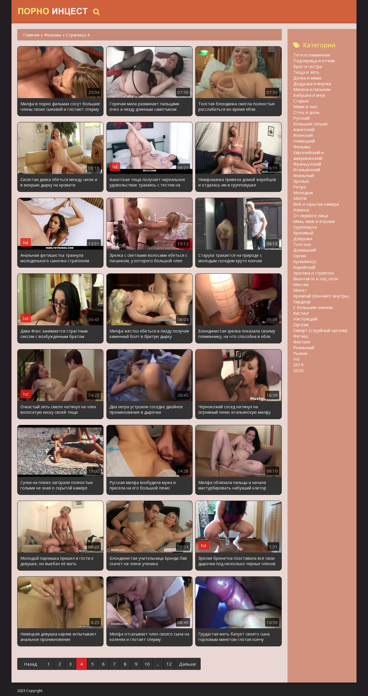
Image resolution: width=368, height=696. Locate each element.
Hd (296, 359)
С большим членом (313, 307)
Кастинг (301, 313)
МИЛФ (300, 198)
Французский (307, 164)
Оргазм (300, 324)
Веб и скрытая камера (316, 204)
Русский (301, 118)
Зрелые (301, 181)
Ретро (299, 187)
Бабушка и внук (309, 95)
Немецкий (304, 141)
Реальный (303, 347)
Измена (301, 210)
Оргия (299, 255)
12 (169, 664)
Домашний (304, 250)
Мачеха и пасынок (312, 89)
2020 (298, 370)
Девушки (302, 238)
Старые (301, 101)
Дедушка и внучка (312, 83)
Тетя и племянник (311, 55)
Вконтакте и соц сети (315, 278)
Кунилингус (305, 261)
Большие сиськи (310, 124)
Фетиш (300, 336)
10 (147, 664)
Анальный (303, 175)
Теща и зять (306, 72)
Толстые (302, 244)
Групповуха (305, 227)
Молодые (303, 192)
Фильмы (301, 146)
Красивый (303, 233)
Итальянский (306, 169)
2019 (298, 365)
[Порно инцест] (53, 11)
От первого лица (310, 215)
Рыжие (300, 353)
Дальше (187, 664)
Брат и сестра (307, 66)
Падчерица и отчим (314, 60)
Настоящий (305, 319)
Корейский (304, 267)
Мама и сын (305, 106)
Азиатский (304, 129)
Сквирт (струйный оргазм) (320, 330)
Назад (30, 664)
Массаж (301, 284)
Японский (303, 135)
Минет (300, 290)
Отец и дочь (306, 112)
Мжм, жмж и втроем (314, 221)
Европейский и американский (308, 155)
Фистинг (302, 342)
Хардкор (302, 301)
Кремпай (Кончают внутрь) (321, 296)
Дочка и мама (307, 78)
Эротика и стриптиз (313, 273)
